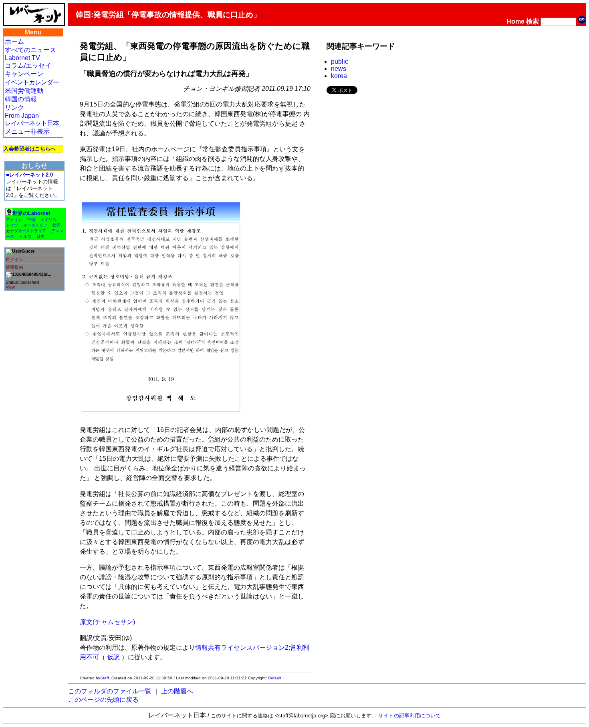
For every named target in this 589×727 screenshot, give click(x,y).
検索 (532, 21)
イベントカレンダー (32, 82)
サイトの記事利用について (409, 716)
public (339, 61)
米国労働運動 (24, 90)
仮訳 (113, 657)
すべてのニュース (30, 49)
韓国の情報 (21, 99)
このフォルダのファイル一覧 (109, 691)
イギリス (48, 219)
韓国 (56, 225)
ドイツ (12, 225)
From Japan (22, 115)
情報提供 (14, 267)
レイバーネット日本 (32, 123)
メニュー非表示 (27, 131)
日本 (40, 236)
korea (339, 75)
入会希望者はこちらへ (30, 149)
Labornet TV (22, 57)
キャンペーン (24, 73)
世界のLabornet (31, 213)
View (10, 287)
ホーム (14, 41)
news (338, 68)
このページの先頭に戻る (103, 699)
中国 (31, 219)
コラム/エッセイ (28, 65)
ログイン (14, 259)
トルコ (25, 236)
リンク (14, 107)
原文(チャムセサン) (107, 622)
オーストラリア (32, 231)
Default (274, 678)
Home (515, 21)
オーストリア (35, 225)
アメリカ (14, 219)
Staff (104, 678)
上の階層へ (177, 691)
